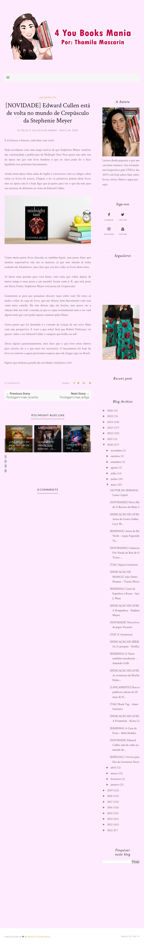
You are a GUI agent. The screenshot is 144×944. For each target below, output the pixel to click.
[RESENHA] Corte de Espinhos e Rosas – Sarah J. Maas (126, 593)
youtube (123, 234)
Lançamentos (47, 97)
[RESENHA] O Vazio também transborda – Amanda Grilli (123, 658)
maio (113, 485)
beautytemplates (39, 936)
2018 (110, 796)
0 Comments (12, 383)
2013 (110, 824)
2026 (110, 411)
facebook (108, 220)
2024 (110, 422)
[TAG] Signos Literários (124, 565)
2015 (110, 813)
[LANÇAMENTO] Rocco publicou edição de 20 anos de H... (124, 692)
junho (114, 479)
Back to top (129, 936)
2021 (110, 439)
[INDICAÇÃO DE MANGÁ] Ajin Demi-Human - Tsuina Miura (125, 576)
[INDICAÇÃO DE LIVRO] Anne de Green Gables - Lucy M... (125, 519)
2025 (110, 416)
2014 (110, 819)
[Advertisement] (122, 897)
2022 (110, 433)
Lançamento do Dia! (77, 446)
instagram (109, 234)
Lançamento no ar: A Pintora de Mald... (19, 445)
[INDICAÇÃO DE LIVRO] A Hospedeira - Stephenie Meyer (126, 610)
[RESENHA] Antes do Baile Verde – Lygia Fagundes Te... (126, 536)
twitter (123, 220)
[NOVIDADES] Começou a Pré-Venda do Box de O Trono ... (126, 552)
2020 (110, 445)
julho (114, 473)
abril (113, 767)
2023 (110, 428)
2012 (110, 830)
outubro (115, 456)
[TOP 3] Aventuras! (121, 634)
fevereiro (116, 779)
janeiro (115, 785)
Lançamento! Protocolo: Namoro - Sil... (47, 445)
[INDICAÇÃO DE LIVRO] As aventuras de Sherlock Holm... (125, 675)
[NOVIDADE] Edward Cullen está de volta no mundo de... (124, 745)
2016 (110, 807)
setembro (116, 462)
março (114, 773)
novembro (116, 450)
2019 (110, 790)
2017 (110, 802)
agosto (114, 468)
